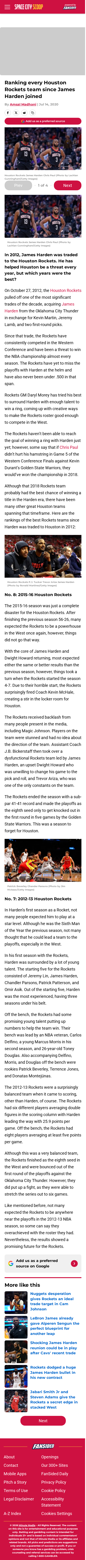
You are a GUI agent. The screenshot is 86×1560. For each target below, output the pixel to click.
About (9, 1457)
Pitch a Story (15, 1482)
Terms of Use (16, 1490)
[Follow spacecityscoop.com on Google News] (74, 1263)
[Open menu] (7, 7)
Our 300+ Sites (54, 1465)
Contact (11, 1465)
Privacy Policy (53, 1482)
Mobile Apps (15, 1473)
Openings (49, 1457)
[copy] (32, 113)
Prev (18, 185)
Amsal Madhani (23, 104)
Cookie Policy (53, 1490)
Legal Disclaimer (19, 1499)
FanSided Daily (54, 1473)
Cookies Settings (56, 1513)
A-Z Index (12, 1513)
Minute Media (27, 1525)
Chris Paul (69, 447)
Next (67, 185)
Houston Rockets (65, 290)
